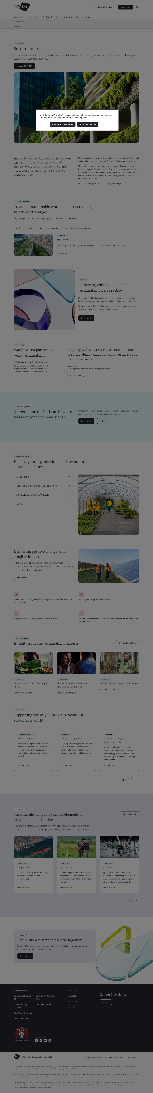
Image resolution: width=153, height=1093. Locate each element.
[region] (77, 120)
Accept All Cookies (88, 124)
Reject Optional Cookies (62, 124)
